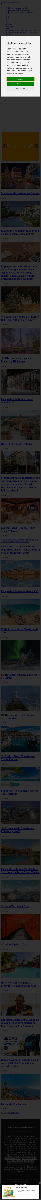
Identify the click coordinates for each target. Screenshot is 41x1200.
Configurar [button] (20, 88)
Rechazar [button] (20, 84)
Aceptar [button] (20, 79)
